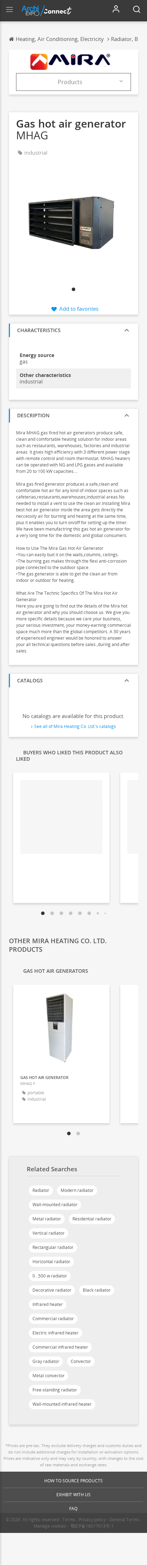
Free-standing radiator (54, 1390)
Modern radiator (77, 1190)
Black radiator (97, 1290)
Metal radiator (46, 1219)
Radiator (40, 1190)
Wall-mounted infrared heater (62, 1404)
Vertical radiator (48, 1233)
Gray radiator (45, 1361)
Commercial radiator (53, 1319)
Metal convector (48, 1376)
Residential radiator (91, 1219)
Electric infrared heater (55, 1333)
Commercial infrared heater (60, 1347)
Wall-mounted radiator (54, 1205)
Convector (81, 1361)
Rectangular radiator (53, 1247)
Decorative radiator (51, 1290)
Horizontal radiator (51, 1262)
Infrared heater (47, 1304)
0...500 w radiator (49, 1276)
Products (70, 82)
